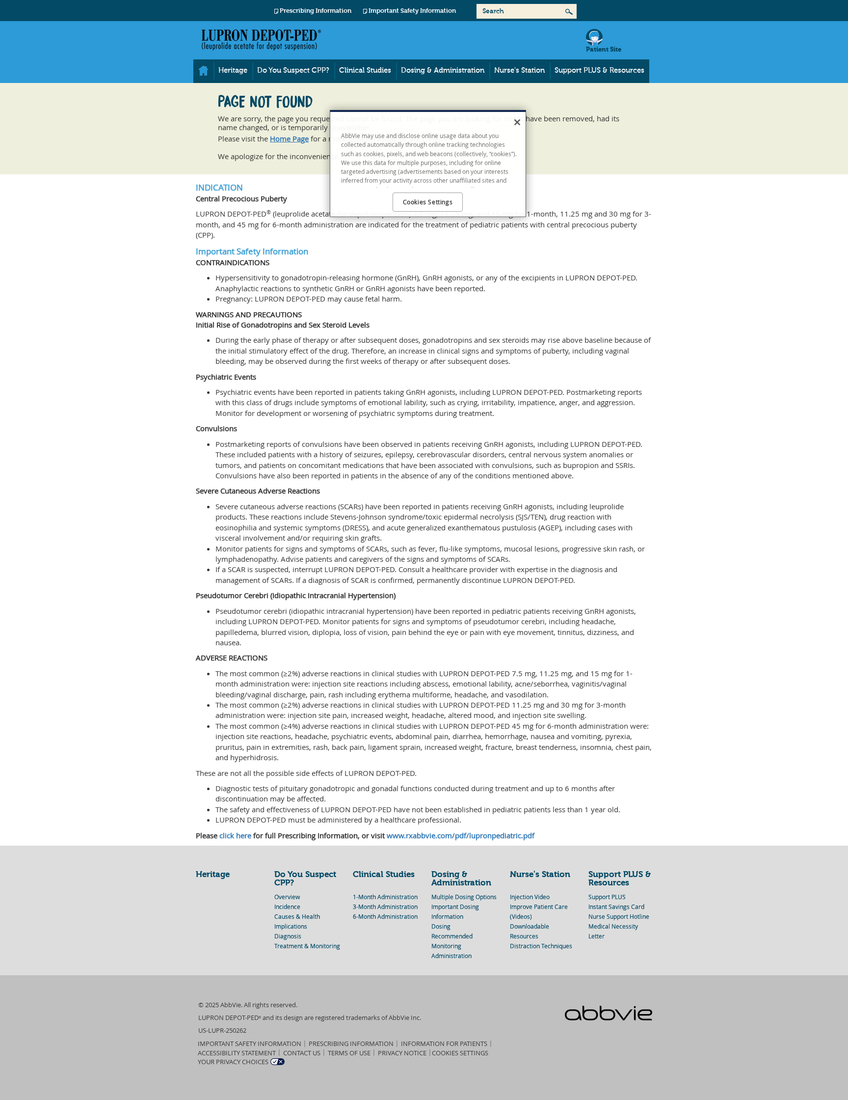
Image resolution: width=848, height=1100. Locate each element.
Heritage (232, 70)
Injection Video (530, 897)
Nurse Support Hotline (618, 916)
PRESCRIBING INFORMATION (351, 1043)
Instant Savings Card (616, 906)
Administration (451, 956)
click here (235, 835)
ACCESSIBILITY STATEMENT (237, 1052)
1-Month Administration (385, 897)
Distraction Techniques (541, 946)
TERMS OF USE (349, 1052)
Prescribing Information (315, 10)
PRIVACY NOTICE (402, 1052)
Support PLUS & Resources (599, 70)
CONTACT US (301, 1052)
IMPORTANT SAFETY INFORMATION (249, 1043)
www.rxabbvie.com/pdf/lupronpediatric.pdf (460, 835)
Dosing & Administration (442, 70)
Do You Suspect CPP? (293, 70)
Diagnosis (287, 936)
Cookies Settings (460, 1052)
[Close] (517, 122)
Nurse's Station (519, 70)
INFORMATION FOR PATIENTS (444, 1043)
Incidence (287, 906)
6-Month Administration (385, 916)
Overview (287, 897)
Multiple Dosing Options (464, 897)
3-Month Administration (385, 906)
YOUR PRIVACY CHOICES (233, 1061)
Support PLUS (607, 897)
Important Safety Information (412, 10)
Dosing (440, 926)
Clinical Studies (365, 70)
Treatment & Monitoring (307, 946)
